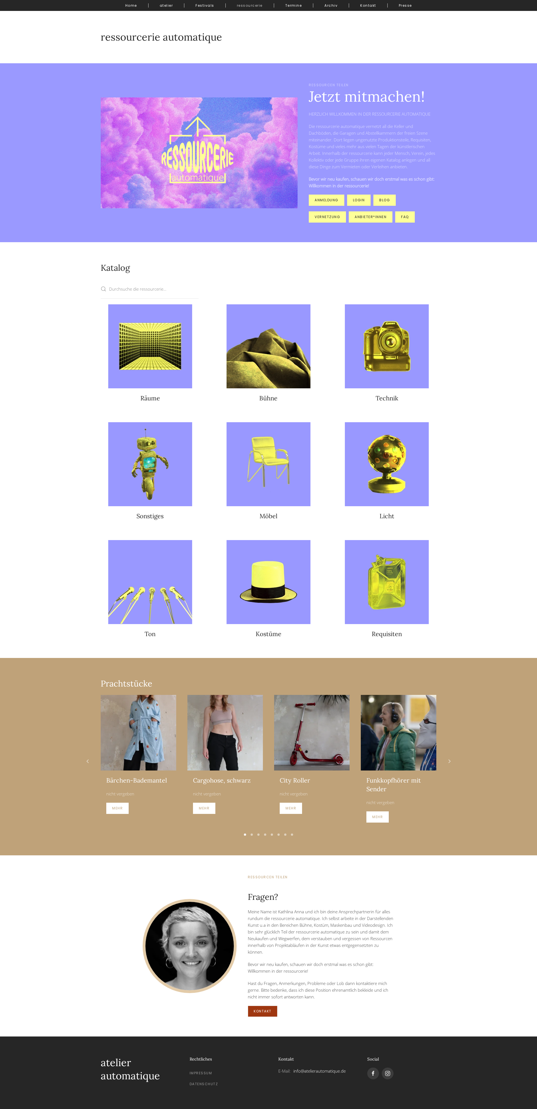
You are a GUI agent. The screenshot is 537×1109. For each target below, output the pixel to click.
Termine (293, 5)
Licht (387, 516)
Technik (387, 398)
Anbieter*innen (371, 216)
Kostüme (268, 634)
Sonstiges (150, 516)
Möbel (268, 516)
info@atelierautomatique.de (319, 1071)
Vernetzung (327, 216)
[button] (87, 761)
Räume (150, 398)
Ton (150, 634)
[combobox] (150, 289)
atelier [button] (166, 5)
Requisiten (387, 634)
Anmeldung (326, 200)
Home (131, 5)
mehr (117, 808)
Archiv (331, 5)
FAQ (405, 216)
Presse (405, 5)
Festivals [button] (205, 5)
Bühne (268, 398)
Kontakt (368, 5)
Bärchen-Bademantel (136, 780)
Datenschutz (204, 1084)
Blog (384, 200)
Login (359, 200)
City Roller (295, 780)
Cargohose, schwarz (222, 780)
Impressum (201, 1073)
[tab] (245, 834)
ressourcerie (250, 5)
